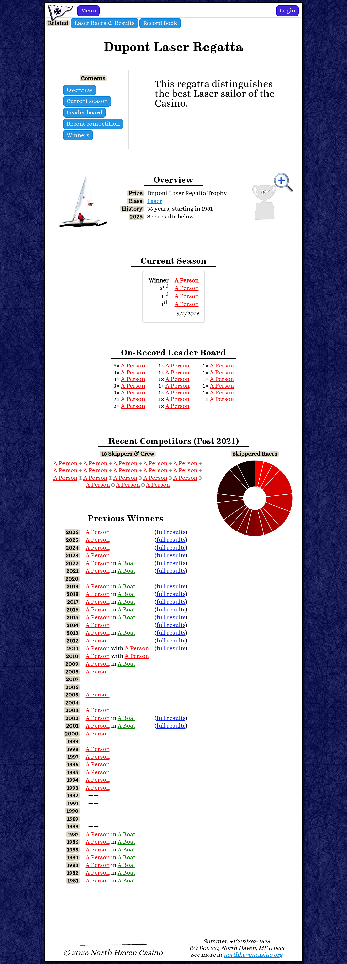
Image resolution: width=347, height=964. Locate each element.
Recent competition (93, 124)
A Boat (126, 563)
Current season (87, 101)
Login (287, 11)
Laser (154, 201)
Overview (79, 90)
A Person (187, 280)
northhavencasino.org (253, 955)
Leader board (84, 113)
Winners (78, 135)
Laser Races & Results (104, 23)
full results (170, 532)
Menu (88, 11)
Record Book (160, 23)
